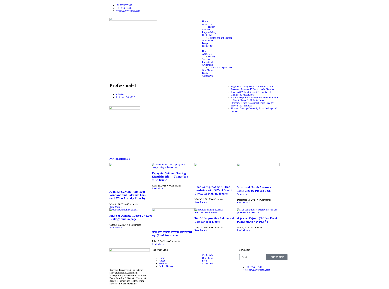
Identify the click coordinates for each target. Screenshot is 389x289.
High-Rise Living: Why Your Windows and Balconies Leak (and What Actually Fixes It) (127, 195)
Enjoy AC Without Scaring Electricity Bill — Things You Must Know (170, 176)
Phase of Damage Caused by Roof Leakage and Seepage (130, 217)
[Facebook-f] (198, 5)
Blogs (205, 43)
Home (205, 21)
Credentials (207, 35)
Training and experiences (220, 37)
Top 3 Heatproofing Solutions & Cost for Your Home (214, 220)
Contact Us (207, 46)
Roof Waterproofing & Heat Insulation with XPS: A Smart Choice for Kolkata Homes (213, 190)
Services (206, 29)
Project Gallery (209, 32)
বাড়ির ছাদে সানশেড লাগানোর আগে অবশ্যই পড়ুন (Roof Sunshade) (172, 233)
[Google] (206, 5)
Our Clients (207, 40)
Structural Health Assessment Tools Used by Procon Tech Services (255, 191)
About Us (207, 24)
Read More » (115, 207)
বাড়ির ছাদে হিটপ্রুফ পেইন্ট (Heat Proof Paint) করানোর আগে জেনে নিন (257, 220)
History (211, 27)
